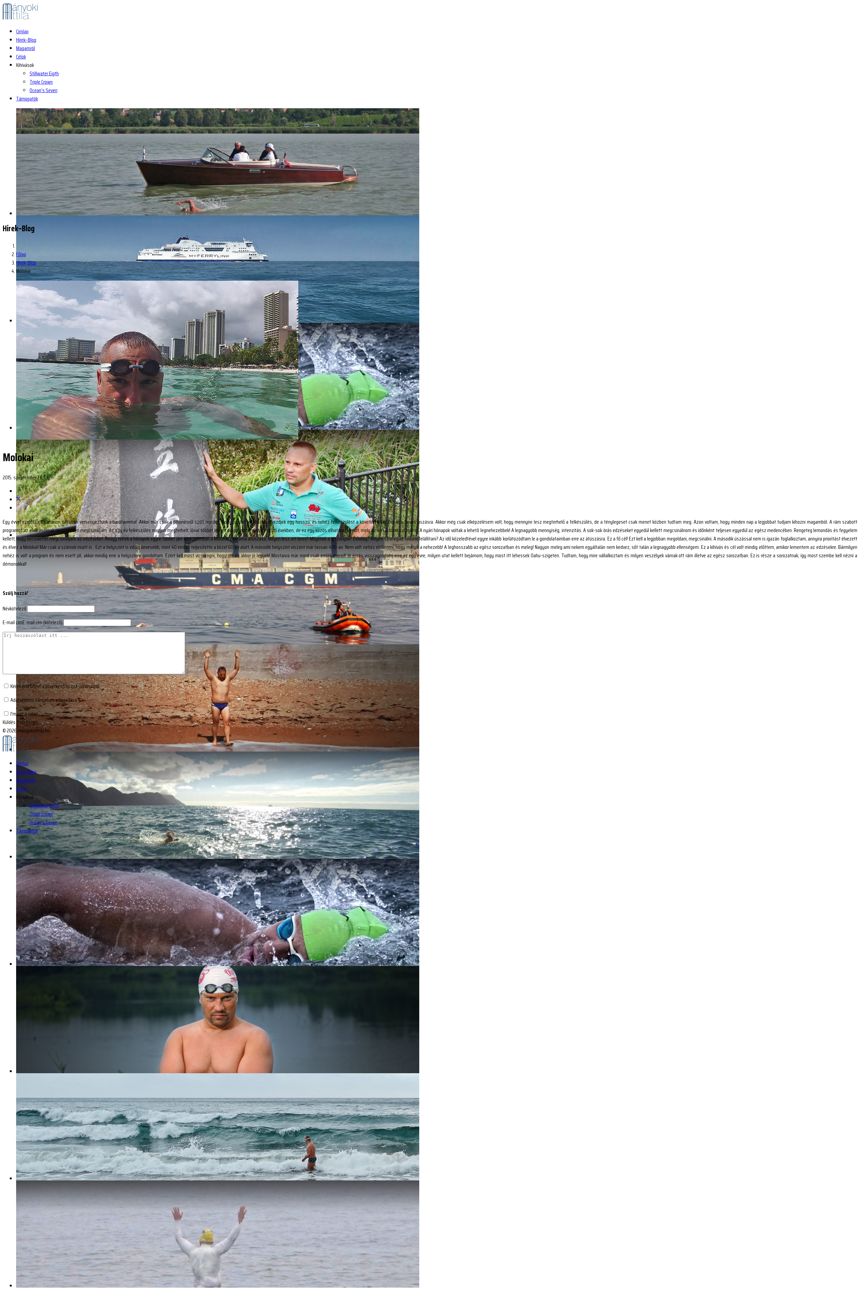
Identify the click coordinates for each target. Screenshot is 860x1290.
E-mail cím (32, 622)
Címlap (22, 31)
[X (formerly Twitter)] (18, 499)
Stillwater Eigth (44, 73)
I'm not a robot (24, 714)
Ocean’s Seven (43, 90)
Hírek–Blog (26, 40)
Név (14, 608)
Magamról (25, 48)
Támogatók (27, 98)
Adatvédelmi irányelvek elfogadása (43, 700)
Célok (21, 56)
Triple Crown (41, 82)
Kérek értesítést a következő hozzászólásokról (54, 686)
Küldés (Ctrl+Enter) (20, 722)
